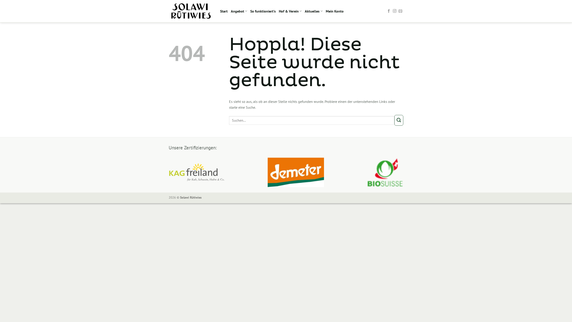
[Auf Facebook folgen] (389, 11)
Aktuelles (312, 11)
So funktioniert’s (263, 11)
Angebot (237, 11)
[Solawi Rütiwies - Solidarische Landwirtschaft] (191, 11)
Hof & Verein (289, 11)
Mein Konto (335, 11)
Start (224, 11)
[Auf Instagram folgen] (394, 11)
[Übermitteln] (398, 120)
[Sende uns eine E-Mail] (400, 11)
